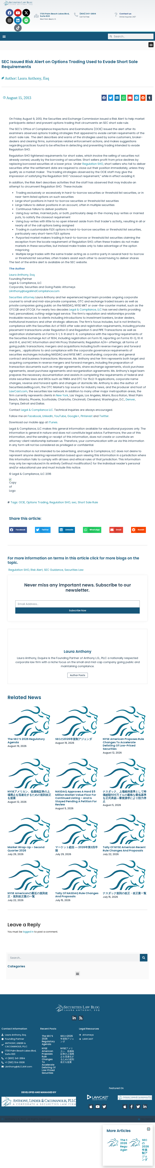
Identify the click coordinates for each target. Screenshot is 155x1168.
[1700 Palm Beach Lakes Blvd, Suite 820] (36, 16)
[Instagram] (9, 20)
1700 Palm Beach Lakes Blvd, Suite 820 (54, 15)
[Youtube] (18, 12)
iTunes (53, 422)
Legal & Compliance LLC (37, 410)
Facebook (34, 416)
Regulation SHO (92, 164)
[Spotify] (26, 20)
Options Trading (37, 502)
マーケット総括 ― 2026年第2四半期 (76, 848)
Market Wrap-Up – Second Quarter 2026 (26, 848)
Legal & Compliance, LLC (85, 309)
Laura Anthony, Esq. (22, 275)
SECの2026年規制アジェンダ (73, 739)
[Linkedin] (18, 20)
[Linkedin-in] (74, 1017)
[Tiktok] (18, 28)
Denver (130, 399)
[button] (4, 36)
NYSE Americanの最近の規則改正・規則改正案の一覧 (28, 894)
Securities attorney (22, 297)
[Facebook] (9, 12)
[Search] (143, 957)
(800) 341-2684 (88, 13)
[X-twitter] (26, 12)
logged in (28, 931)
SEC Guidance (53, 570)
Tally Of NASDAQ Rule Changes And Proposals (76, 894)
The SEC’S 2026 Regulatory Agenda (26, 740)
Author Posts (77, 675)
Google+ (73, 416)
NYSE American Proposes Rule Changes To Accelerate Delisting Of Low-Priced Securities (123, 744)
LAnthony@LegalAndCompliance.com (34, 291)
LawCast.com (18, 391)
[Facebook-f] (131, 1106)
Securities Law (74, 570)
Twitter (104, 416)
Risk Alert (37, 570)
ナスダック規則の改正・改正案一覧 (124, 893)
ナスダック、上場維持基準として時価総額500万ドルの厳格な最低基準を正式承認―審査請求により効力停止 (124, 796)
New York (62, 395)
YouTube (60, 416)
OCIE (22, 502)
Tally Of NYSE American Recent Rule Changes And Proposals (124, 848)
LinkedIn (47, 416)
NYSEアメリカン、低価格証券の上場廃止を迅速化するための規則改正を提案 (29, 795)
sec (74, 502)
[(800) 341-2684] (76, 15)
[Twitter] (104, 1106)
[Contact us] (116, 15)
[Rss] (80, 1017)
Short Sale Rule (88, 502)
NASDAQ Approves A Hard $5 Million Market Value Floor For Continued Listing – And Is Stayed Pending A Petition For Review (76, 798)
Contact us (125, 13)
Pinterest (86, 416)
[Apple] (91, 1106)
